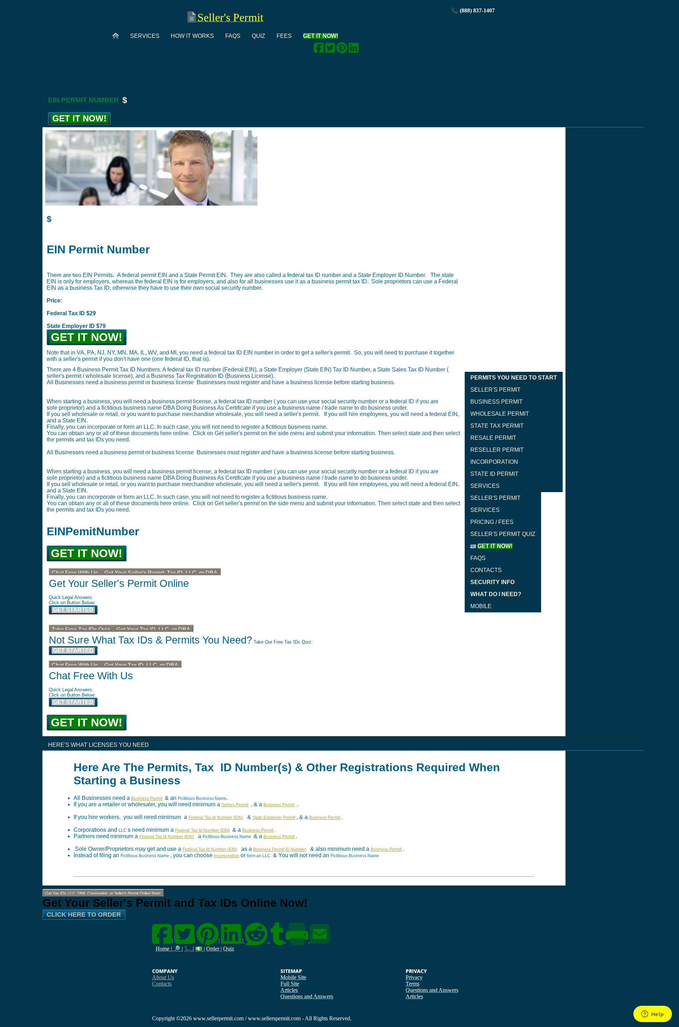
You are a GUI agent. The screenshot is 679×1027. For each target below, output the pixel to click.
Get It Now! (79, 118)
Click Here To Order (84, 914)
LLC (122, 830)
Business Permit (496, 402)
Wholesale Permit (499, 414)
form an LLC (259, 855)
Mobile (481, 606)
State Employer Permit (274, 817)
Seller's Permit (495, 390)
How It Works (192, 36)
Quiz (258, 36)
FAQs (232, 36)
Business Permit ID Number (279, 849)
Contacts (486, 570)
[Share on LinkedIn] (354, 50)
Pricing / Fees (491, 522)
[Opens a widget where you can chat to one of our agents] (652, 1014)
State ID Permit (494, 474)
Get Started (73, 610)
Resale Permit (493, 438)
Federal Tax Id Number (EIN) (215, 817)
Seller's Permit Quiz (502, 534)
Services (144, 36)
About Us (163, 977)
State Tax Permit (497, 426)
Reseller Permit (497, 450)
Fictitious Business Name (202, 798)
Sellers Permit (234, 804)
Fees (284, 36)
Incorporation (494, 462)
